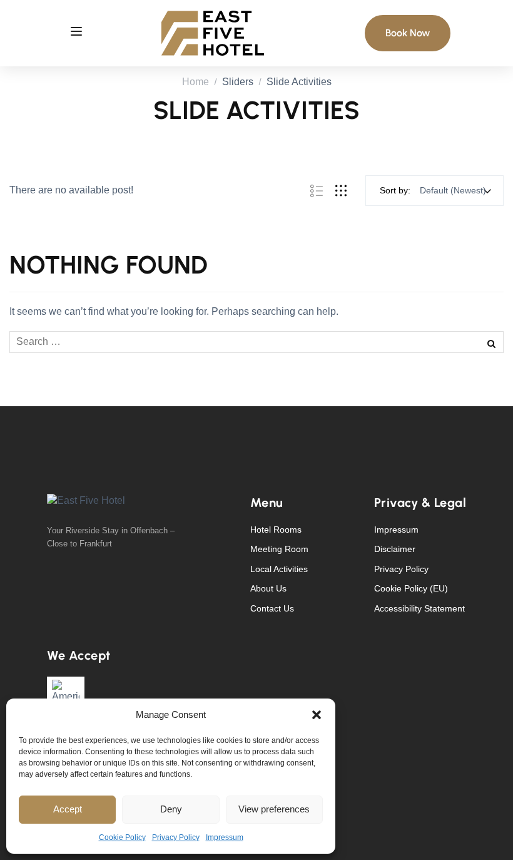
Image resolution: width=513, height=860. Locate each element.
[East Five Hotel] (212, 32)
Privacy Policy (176, 837)
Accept (67, 809)
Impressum (224, 837)
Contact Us (272, 608)
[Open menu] (76, 33)
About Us (268, 588)
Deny (171, 809)
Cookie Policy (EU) (411, 588)
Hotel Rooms (276, 530)
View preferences (274, 809)
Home (195, 81)
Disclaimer (394, 549)
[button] (316, 715)
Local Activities (279, 569)
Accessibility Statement (419, 608)
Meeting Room (279, 549)
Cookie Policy (122, 837)
